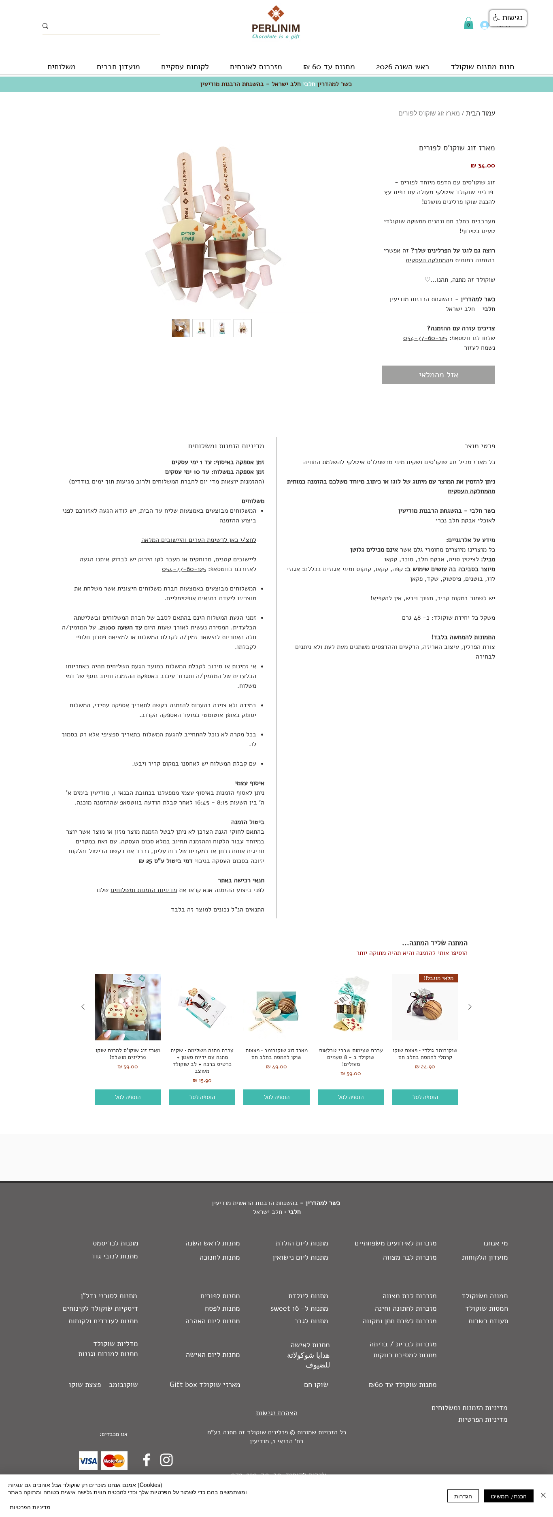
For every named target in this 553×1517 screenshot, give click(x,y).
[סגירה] (543, 1496)
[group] (276, 1039)
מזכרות (426, 1257)
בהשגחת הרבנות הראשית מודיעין (255, 1202)
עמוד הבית (480, 114)
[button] (469, 23)
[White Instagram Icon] (166, 1459)
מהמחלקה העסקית (471, 491)
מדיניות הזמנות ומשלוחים (144, 890)
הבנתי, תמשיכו (509, 1496)
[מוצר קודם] (470, 1007)
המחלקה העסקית (427, 260)
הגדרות (463, 1496)
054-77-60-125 (425, 338)
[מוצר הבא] (83, 1007)
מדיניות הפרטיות (30, 1507)
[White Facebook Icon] (146, 1459)
